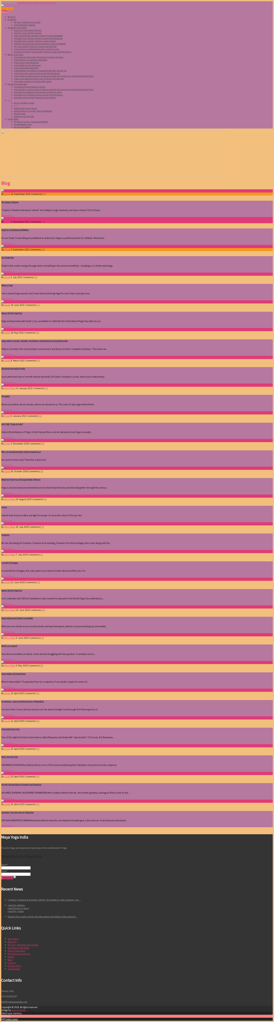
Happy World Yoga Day (11, 313)
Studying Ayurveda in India (13, 368)
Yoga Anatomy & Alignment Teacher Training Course (36, 49)
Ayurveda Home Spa (10, 729)
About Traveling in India (24, 103)
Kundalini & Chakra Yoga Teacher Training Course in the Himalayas (42, 51)
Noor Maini (9, 388)
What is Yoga (7, 285)
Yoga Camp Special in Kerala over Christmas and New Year (39, 78)
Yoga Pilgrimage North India (26, 68)
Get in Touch (7, 8)
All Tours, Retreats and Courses (27, 22)
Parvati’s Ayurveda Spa (17, 84)
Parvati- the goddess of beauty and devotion (21, 784)
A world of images (9, 562)
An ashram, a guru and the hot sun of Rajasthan (22, 701)
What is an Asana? (9, 645)
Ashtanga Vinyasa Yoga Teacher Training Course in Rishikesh (40, 43)
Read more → (8, 215)
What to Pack (19, 113)
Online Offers (13, 119)
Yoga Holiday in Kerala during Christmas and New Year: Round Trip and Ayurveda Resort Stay (53, 76)
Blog (16, 105)
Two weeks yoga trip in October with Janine (32, 81)
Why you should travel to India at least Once (21, 451)
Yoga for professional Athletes (15, 229)
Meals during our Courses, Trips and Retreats (33, 111)
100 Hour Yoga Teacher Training (27, 33)
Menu (4, 11)
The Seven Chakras (9, 202)
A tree (4, 507)
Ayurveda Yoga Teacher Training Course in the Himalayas (38, 38)
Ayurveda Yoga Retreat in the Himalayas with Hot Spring (38, 92)
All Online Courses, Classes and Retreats (31, 121)
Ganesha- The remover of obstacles (17, 812)
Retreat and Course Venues (25, 108)
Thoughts (5, 396)
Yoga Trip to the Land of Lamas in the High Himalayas (37, 73)
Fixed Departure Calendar (25, 25)
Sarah (7, 194)
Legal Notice (14, 968)
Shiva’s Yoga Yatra (15, 54)
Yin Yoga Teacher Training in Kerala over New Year (35, 46)
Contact (12, 962)
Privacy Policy (14, 965)
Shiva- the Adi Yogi (9, 756)
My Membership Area (22, 124)
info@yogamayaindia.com (30, 2)
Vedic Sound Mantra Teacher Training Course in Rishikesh (38, 35)
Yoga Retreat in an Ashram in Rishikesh (30, 60)
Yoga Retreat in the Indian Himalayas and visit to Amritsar (38, 57)
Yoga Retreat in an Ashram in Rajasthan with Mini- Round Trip (40, 70)
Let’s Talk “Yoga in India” (12, 424)
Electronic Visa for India (24, 116)
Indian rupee (11, 1019)
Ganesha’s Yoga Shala (17, 27)
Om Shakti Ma (7, 257)
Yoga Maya (13, 938)
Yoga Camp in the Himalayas (26, 62)
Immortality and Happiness (13, 673)
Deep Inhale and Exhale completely (17, 618)
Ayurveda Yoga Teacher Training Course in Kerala (35, 41)
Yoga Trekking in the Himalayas (27, 65)
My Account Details (22, 127)
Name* (4, 864)
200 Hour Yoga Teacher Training (27, 30)
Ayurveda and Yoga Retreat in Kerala (29, 86)
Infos (10, 100)
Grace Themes (18, 1010)
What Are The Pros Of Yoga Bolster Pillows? (21, 479)
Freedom (5, 534)
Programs (12, 19)
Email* (4, 871)
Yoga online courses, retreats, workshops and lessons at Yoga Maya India (34, 340)
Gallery (11, 956)
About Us (11, 17)
